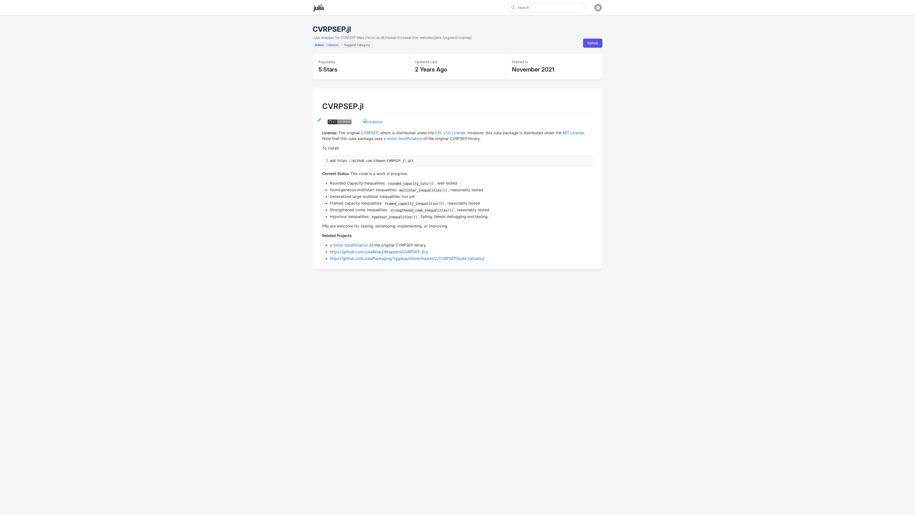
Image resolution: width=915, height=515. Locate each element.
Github (592, 43)
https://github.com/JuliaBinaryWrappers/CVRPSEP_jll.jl (379, 251)
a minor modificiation (403, 138)
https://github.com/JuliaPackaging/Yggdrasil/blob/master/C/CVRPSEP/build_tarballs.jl (407, 258)
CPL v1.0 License (450, 132)
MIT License (573, 132)
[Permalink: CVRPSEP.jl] (319, 120)
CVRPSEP (369, 132)
